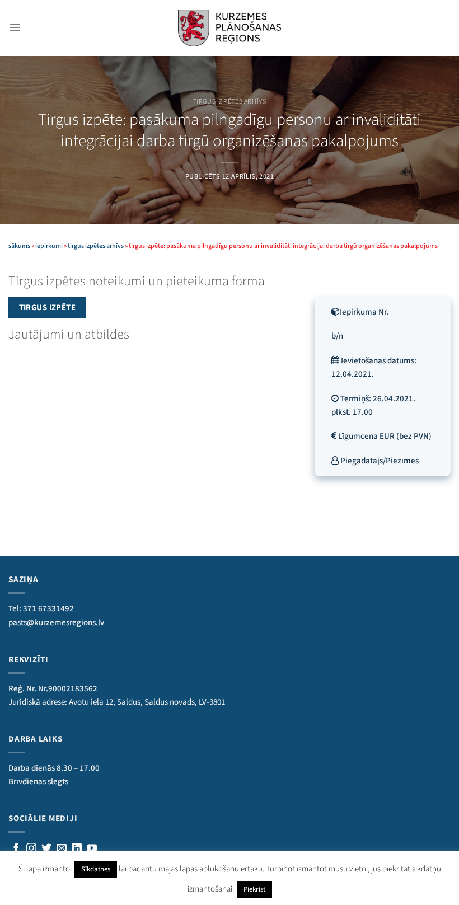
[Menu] (14, 28)
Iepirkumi (49, 246)
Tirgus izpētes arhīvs (229, 101)
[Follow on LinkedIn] (77, 849)
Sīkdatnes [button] (95, 869)
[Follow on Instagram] (31, 849)
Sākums (19, 246)
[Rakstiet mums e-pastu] (62, 849)
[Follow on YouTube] (92, 849)
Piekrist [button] (254, 889)
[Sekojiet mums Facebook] (16, 849)
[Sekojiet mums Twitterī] (46, 849)
